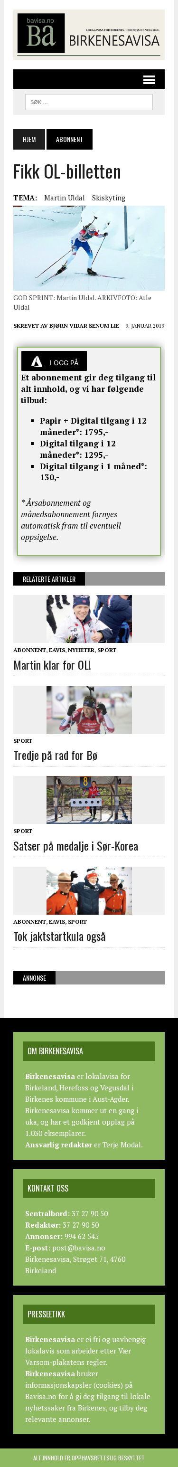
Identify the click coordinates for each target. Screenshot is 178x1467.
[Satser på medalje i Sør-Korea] (89, 818)
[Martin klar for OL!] (89, 637)
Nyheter (81, 649)
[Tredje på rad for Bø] (89, 727)
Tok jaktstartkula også (59, 935)
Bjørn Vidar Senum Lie (84, 325)
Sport (106, 649)
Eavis (57, 649)
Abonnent (29, 649)
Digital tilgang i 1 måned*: (93, 466)
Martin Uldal (64, 197)
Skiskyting (108, 197)
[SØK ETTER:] (89, 100)
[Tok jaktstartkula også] (89, 908)
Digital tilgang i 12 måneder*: (78, 449)
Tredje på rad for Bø (55, 754)
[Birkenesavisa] (89, 34)
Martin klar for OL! (52, 664)
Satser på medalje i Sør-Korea (75, 845)
